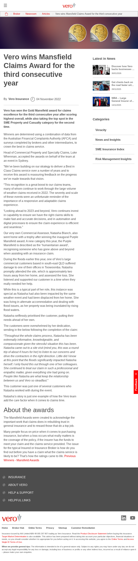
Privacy (50, 528)
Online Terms (35, 528)
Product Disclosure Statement (93, 533)
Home (5, 528)
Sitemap (62, 528)
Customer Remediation (83, 528)
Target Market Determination (14, 536)
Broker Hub (18, 528)
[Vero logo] (69, 5)
